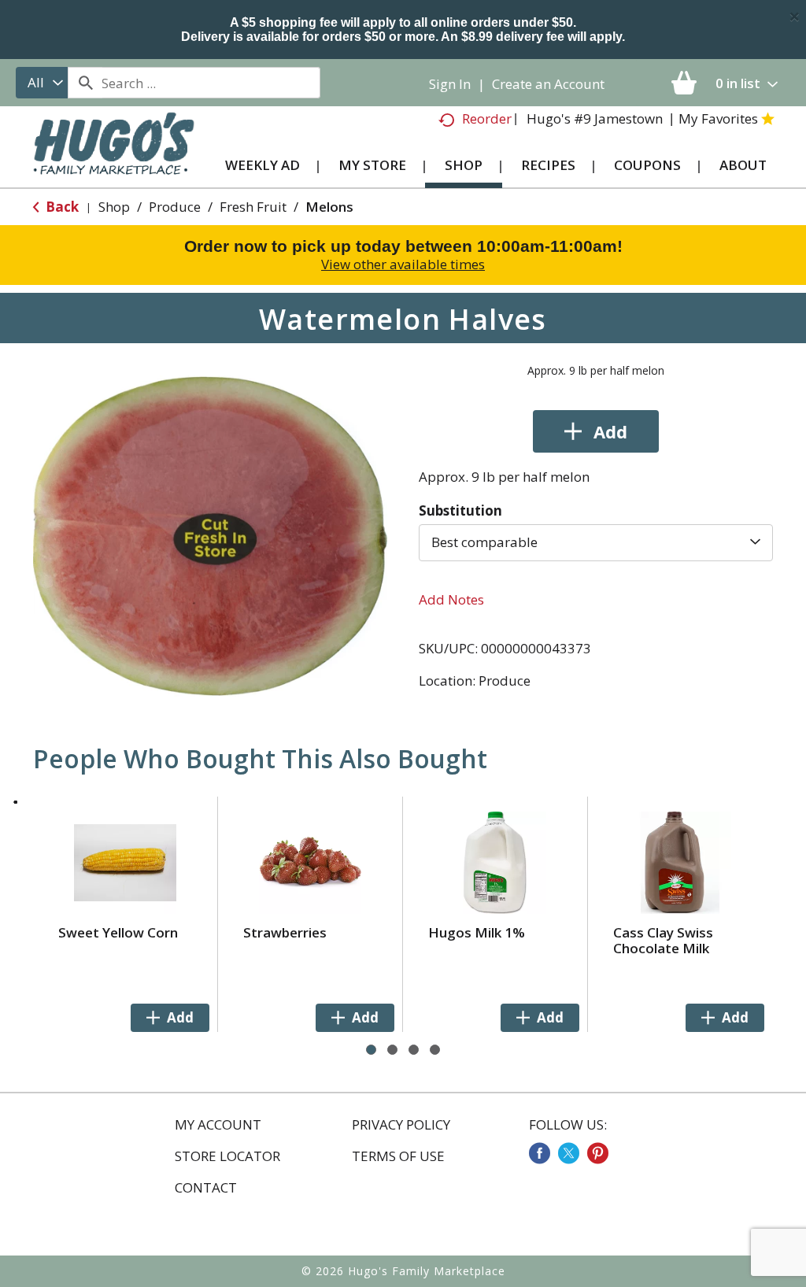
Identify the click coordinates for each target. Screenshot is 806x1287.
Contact (206, 1188)
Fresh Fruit (253, 207)
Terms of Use (398, 1156)
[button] (596, 431)
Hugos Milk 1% (476, 932)
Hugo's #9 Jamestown (595, 118)
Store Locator (227, 1156)
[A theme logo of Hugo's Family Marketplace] (113, 153)
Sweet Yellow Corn (118, 932)
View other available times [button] (403, 264)
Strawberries (285, 932)
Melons (329, 207)
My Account (218, 1125)
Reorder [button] (487, 118)
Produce (175, 207)
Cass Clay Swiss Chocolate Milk (663, 940)
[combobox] (42, 82)
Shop (114, 207)
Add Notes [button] (451, 599)
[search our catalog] (85, 82)
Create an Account (548, 84)
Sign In (450, 84)
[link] (539, 1153)
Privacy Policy (401, 1125)
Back (61, 207)
